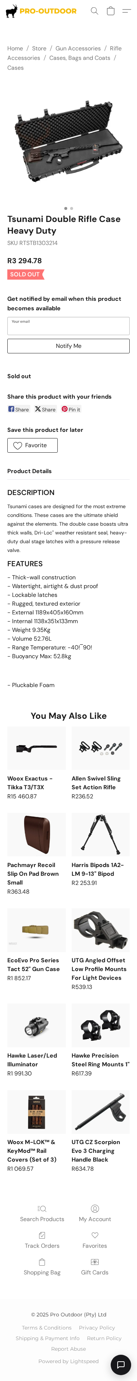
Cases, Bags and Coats (79, 58)
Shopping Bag (42, 1272)
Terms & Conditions (47, 1327)
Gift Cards (95, 1272)
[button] (43, 11)
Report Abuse (68, 1349)
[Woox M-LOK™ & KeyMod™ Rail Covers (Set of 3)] (36, 1112)
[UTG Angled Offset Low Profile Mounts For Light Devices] (101, 930)
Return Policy (104, 1338)
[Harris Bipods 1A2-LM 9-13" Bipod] (101, 835)
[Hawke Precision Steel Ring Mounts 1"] (101, 1025)
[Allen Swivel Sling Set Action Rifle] (101, 748)
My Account (95, 1219)
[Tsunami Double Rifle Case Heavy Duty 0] (68, 141)
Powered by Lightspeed (68, 1361)
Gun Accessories (78, 48)
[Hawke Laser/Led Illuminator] (36, 1025)
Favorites (95, 1246)
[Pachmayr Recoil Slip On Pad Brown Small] (36, 835)
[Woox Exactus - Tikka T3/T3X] (36, 748)
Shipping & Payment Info (48, 1338)
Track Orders (42, 1246)
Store (39, 48)
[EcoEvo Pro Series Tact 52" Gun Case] (36, 930)
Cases (15, 68)
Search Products (42, 1219)
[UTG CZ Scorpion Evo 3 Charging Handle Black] (101, 1112)
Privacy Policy (97, 1327)
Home (15, 48)
